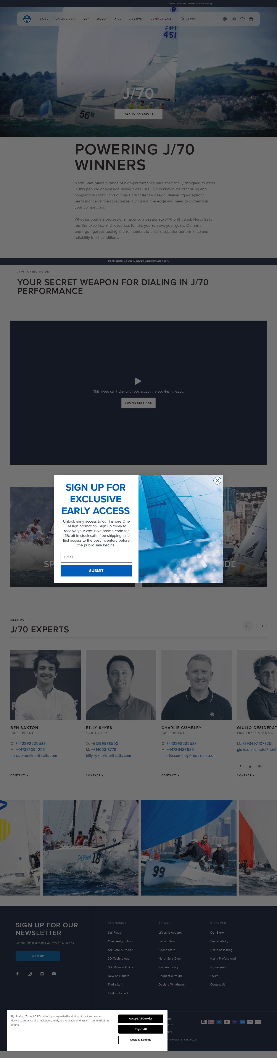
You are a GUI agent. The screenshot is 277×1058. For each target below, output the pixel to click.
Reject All (141, 1029)
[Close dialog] (217, 480)
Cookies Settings (140, 1040)
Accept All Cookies (141, 1018)
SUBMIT (96, 570)
